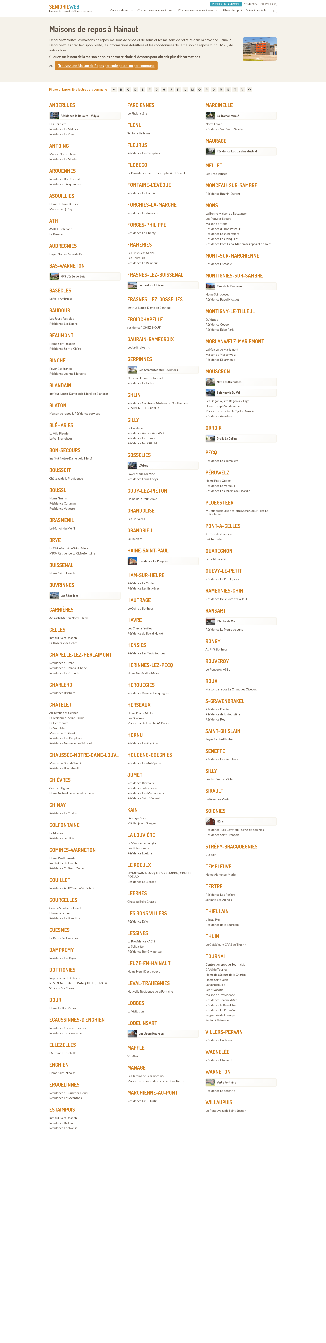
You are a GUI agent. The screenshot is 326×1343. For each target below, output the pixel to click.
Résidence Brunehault (64, 768)
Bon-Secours (64, 450)
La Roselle (56, 234)
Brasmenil (61, 520)
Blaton (57, 405)
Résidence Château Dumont (68, 868)
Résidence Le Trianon (141, 438)
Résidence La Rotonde (64, 673)
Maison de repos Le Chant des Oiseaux (231, 689)
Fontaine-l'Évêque (149, 184)
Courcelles (63, 900)
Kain (132, 810)
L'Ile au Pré (212, 919)
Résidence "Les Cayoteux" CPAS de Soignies (234, 829)
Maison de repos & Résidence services (74, 413)
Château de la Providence (66, 478)
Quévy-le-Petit (223, 570)
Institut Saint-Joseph (63, 638)
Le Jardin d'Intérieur (152, 285)
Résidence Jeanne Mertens (67, 373)
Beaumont (61, 335)
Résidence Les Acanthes (65, 1098)
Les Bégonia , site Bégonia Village (227, 401)
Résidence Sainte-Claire (65, 348)
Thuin (212, 936)
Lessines (137, 933)
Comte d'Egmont (60, 788)
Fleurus (137, 145)
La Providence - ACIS (141, 941)
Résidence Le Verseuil (220, 486)
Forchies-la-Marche (152, 204)
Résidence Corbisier (218, 1040)
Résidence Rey (215, 719)
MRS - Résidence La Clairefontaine (72, 553)
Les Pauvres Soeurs (218, 218)
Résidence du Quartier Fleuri (68, 1093)
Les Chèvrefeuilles (139, 628)
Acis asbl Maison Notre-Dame (69, 618)
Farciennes (140, 105)
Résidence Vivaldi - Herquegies (148, 693)
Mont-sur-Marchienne (232, 255)
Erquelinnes (64, 1084)
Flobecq (137, 165)
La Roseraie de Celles (63, 643)
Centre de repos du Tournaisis (225, 964)
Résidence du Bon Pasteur (222, 229)
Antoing (59, 146)
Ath (53, 221)
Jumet (134, 775)
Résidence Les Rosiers (220, 894)
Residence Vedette (62, 508)
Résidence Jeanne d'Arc (221, 1000)
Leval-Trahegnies (148, 983)
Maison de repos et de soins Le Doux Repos (156, 1081)
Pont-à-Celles (222, 526)
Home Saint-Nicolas (62, 1073)
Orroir (213, 427)
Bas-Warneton (67, 265)
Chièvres (60, 780)
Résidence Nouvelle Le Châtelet (70, 743)
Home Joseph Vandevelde (222, 406)
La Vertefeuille (215, 984)
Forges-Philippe (146, 224)
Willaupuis (218, 1102)
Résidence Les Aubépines (144, 763)
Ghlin (134, 395)
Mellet (213, 165)
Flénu (134, 125)
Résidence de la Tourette (222, 924)
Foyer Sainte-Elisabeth (220, 739)
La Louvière (141, 835)
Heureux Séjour (59, 913)
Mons (211, 205)
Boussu (58, 490)
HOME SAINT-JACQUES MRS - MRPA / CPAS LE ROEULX (159, 875)
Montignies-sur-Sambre (234, 275)
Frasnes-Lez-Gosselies (155, 299)
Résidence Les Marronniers (145, 793)
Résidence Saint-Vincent (143, 798)
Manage (136, 1067)
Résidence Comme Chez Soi (67, 1028)
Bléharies (61, 425)
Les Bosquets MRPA (141, 253)
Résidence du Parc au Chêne (68, 668)
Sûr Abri (132, 1056)
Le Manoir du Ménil (62, 528)
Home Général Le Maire (143, 673)
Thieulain (217, 911)
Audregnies (63, 245)
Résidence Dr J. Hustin (142, 1101)
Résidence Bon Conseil (64, 179)
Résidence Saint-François (222, 835)
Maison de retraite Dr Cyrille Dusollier (230, 411)
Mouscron (217, 371)
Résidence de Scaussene (65, 1033)
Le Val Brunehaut (60, 438)
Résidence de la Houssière (222, 714)
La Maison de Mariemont (221, 349)
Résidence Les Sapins (63, 323)
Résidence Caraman (62, 503)
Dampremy (61, 950)
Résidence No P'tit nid (142, 443)
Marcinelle (219, 105)
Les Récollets (69, 595)
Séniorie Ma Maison (62, 988)
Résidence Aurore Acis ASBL (146, 433)
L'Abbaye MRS (136, 818)
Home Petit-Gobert (218, 480)
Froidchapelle (145, 319)
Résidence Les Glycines (143, 743)
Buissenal (61, 565)
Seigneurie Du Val (228, 392)
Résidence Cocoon (217, 324)
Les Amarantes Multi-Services (158, 370)
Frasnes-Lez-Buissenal (155, 274)
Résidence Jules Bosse (142, 788)
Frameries (139, 244)
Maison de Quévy (60, 209)
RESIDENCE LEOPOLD (143, 408)
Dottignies (62, 969)
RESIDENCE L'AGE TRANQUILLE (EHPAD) (78, 983)
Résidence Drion (138, 921)
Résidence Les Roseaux (143, 213)
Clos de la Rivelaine (229, 286)
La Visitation (135, 1011)
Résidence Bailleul (61, 1123)
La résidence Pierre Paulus (66, 718)
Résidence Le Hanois (141, 193)
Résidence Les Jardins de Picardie (227, 491)
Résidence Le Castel (140, 583)
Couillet (59, 880)
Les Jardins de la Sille (219, 779)
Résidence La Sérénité (220, 1091)
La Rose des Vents (217, 799)
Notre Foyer (213, 124)
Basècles (60, 290)
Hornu (135, 735)
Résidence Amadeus (218, 416)
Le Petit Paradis (215, 559)
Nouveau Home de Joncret (145, 378)
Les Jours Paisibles (61, 318)
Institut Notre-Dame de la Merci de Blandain (78, 393)
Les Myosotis (214, 990)
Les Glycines (135, 718)
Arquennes (62, 171)
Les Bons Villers (147, 913)
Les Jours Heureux (151, 1033)
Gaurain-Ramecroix (150, 339)
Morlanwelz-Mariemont (234, 341)
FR (273, 11)
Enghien (59, 1064)
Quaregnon (218, 551)
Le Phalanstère (137, 113)
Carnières (61, 609)
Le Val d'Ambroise (61, 298)
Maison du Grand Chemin (66, 763)
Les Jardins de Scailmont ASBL (147, 1076)
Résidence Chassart (218, 1060)
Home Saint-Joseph (62, 343)
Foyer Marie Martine (141, 474)
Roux (211, 681)
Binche (57, 360)
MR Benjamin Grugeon (142, 823)
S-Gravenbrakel (224, 701)
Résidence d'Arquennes (65, 184)
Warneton (218, 1071)
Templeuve (218, 866)
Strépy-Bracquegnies (231, 846)
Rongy (213, 641)
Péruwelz (217, 472)
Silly (211, 771)
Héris (220, 821)
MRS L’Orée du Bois (73, 276)
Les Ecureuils (136, 258)
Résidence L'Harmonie (220, 359)
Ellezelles (62, 1045)
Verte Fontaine (226, 1082)
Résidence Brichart (62, 693)
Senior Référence (217, 1020)
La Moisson (56, 833)
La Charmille (213, 539)
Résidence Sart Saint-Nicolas (224, 129)
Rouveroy (217, 661)
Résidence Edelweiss (63, 1128)
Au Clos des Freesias (218, 534)
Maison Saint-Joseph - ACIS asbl (148, 723)
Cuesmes (59, 930)
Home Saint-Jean (216, 980)
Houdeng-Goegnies (149, 754)
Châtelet (60, 704)
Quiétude (211, 319)
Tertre (213, 886)
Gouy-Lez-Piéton (147, 490)
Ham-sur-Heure (145, 575)
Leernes (137, 893)
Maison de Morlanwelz (220, 354)
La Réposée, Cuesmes (63, 938)
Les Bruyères (136, 519)
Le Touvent (134, 539)
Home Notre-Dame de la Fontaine (71, 793)
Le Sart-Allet (57, 728)
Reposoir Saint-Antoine (64, 978)
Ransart (215, 610)
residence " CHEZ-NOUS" (144, 327)
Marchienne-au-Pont (152, 1092)
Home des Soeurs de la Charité (225, 974)
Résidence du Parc (61, 663)
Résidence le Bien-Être (220, 1005)
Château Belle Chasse (141, 901)
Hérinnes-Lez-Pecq (150, 665)
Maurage (215, 140)
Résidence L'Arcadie (218, 264)
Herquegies (141, 685)
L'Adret (143, 465)
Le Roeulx (139, 865)
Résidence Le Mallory (63, 129)
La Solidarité (135, 946)
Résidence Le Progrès (153, 561)
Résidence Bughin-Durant (222, 193)
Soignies (215, 811)
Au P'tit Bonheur (216, 649)
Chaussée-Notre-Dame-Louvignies (90, 755)
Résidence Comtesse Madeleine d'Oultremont (158, 403)
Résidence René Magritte (144, 951)
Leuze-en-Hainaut (149, 963)
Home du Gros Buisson (64, 204)
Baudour (59, 310)
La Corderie (135, 428)
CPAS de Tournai (216, 969)
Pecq (211, 452)
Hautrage (139, 600)
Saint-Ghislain (222, 731)
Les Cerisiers (57, 124)
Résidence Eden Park (219, 329)
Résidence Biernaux (140, 783)
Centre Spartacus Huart (65, 908)
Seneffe (215, 751)
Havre (134, 620)
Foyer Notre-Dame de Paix (67, 254)
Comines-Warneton (72, 850)
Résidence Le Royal (62, 134)
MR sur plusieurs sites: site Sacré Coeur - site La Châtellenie (236, 512)
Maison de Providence (220, 995)
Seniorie (64, 6)
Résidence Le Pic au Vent (222, 1010)
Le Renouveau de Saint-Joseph (225, 1110)
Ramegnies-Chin (224, 590)
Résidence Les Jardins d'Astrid (237, 151)
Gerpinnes (139, 359)
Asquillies (61, 196)
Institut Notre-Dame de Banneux (149, 307)
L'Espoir (210, 854)
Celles (57, 629)
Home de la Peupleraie (142, 499)
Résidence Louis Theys (142, 479)
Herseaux (139, 704)
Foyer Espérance (60, 368)
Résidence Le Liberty (141, 233)
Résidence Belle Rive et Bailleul (226, 599)
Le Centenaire (58, 723)
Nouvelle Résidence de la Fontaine (150, 991)
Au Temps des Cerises (63, 713)
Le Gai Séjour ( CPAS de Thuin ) (225, 944)
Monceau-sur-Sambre (231, 185)
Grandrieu (139, 530)
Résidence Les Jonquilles (222, 239)
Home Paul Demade (62, 858)
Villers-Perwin (224, 1032)
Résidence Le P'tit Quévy (222, 579)
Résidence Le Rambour (142, 263)
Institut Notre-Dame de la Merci (70, 458)
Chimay (57, 805)
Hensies (136, 645)
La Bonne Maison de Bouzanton (226, 213)
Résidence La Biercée (141, 881)
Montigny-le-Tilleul (230, 311)
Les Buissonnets (138, 848)
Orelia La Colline (227, 438)
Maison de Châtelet (62, 733)
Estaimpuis (62, 1109)
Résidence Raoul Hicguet (222, 299)
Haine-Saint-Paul (148, 550)
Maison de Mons (216, 224)
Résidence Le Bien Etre (64, 918)
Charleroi (61, 684)
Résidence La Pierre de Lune (224, 629)
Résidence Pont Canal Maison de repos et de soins (238, 244)
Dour (55, 1000)
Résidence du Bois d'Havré (145, 633)
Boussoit (60, 470)
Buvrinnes (61, 585)
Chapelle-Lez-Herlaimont (80, 654)
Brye (55, 540)
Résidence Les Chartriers (222, 234)
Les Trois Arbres (216, 174)
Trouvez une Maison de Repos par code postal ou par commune (106, 66)
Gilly (133, 420)
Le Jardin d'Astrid (138, 347)
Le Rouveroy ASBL (217, 669)
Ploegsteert (220, 502)
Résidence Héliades (140, 383)
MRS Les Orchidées (229, 382)
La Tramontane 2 (228, 116)
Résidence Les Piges (62, 958)
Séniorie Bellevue (138, 133)
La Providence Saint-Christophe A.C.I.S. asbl (156, 173)
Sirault (214, 790)
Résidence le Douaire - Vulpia (80, 116)
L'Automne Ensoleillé (62, 1053)
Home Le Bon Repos (62, 1008)
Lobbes (135, 1003)
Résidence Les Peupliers (65, 738)
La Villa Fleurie (59, 433)
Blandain (60, 385)
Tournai (215, 956)
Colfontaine (64, 825)
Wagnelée (217, 1052)
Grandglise (141, 510)
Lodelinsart (142, 1023)
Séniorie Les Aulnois (218, 900)
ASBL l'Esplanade (60, 229)
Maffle (135, 1047)
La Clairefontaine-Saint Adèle (68, 548)
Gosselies (139, 455)
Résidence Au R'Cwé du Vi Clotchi (71, 888)
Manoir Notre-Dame (63, 154)
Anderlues (62, 105)
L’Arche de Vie (226, 621)
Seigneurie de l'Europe (220, 1015)
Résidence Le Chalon (63, 813)
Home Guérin (58, 498)
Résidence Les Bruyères (143, 588)
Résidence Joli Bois (62, 838)
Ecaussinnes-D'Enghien (77, 1019)
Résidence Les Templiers (143, 153)
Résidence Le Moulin (63, 159)
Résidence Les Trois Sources (146, 653)
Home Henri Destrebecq (143, 971)
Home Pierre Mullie (140, 713)
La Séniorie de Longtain (142, 843)
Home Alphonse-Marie (220, 874)
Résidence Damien (217, 709)
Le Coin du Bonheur (140, 608)
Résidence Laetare (139, 853)
